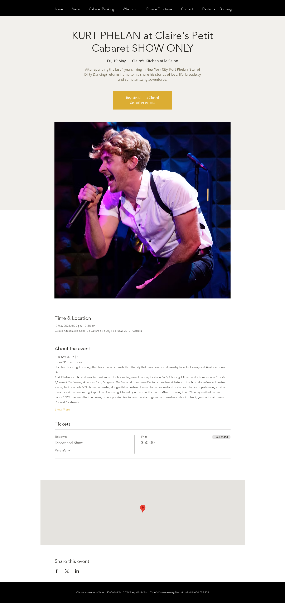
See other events (142, 102)
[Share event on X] (67, 571)
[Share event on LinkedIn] (77, 571)
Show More (62, 409)
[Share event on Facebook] (57, 571)
